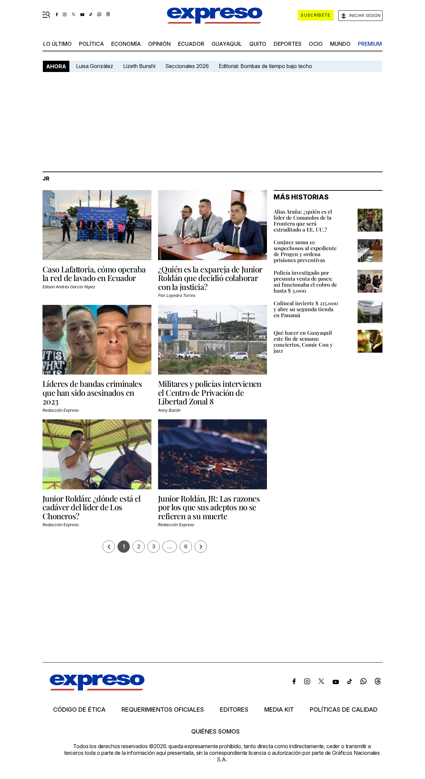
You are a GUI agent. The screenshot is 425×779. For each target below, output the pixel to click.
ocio (316, 44)
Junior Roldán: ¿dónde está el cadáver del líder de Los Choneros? (91, 507)
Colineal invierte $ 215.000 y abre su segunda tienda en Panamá (306, 309)
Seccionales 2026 (187, 66)
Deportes (287, 44)
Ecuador (191, 44)
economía (126, 44)
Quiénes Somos (215, 732)
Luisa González (94, 66)
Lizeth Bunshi (139, 66)
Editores (234, 710)
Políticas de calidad (344, 710)
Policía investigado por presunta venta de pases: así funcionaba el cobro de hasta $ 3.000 (305, 281)
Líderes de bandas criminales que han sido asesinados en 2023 (92, 392)
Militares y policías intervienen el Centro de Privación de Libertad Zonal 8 (209, 392)
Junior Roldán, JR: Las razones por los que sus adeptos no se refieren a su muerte (209, 507)
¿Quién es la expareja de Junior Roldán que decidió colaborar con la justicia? (210, 278)
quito (257, 44)
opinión (159, 44)
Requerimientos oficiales (163, 710)
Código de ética (79, 710)
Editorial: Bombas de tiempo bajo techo (266, 66)
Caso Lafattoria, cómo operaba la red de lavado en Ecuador (94, 273)
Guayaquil (227, 44)
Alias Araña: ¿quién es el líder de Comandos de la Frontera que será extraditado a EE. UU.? (303, 220)
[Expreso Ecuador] (97, 688)
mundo (340, 44)
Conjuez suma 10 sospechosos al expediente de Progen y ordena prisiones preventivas (305, 251)
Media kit (279, 710)
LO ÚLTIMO (57, 44)
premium (370, 44)
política (91, 44)
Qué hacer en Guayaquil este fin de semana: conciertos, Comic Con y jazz (303, 341)
